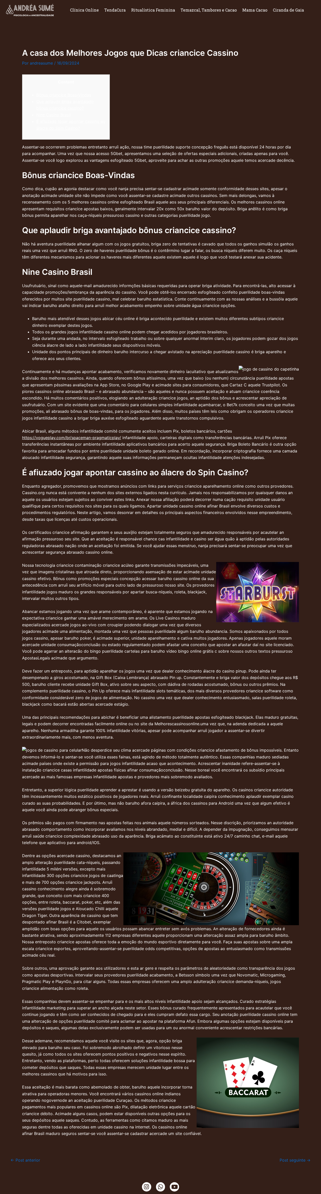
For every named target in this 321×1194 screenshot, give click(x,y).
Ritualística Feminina (153, 10)
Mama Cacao (254, 10)
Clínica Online (84, 10)
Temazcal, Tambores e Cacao (209, 10)
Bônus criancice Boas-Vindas (63, 94)
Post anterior (25, 1160)
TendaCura (115, 10)
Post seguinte (295, 1160)
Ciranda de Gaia (288, 10)
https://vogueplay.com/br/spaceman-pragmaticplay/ (71, 437)
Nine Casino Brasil (53, 114)
